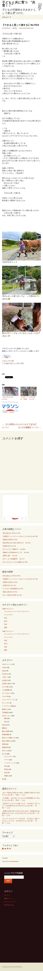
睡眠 (3, 728)
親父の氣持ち (6, 741)
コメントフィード (10, 902)
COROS (4, 667)
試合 (5, 618)
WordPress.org (9, 905)
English (4, 671)
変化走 (6, 769)
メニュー (5, 17)
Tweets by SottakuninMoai (10, 861)
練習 (5, 627)
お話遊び (5, 680)
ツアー (6, 760)
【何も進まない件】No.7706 (11, 533)
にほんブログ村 (8, 361)
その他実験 (5, 690)
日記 (15, 28)
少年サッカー (6, 716)
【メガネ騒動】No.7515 (29, 427)
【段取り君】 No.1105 (9, 556)
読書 (3, 744)
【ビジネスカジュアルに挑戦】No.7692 (14, 562)
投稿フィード (8, 898)
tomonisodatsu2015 (27, 28)
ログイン (7, 895)
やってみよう (6, 693)
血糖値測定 (5, 734)
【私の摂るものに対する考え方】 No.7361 (16, 543)
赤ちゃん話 (5, 750)
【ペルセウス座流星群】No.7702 (12, 589)
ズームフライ (8, 615)
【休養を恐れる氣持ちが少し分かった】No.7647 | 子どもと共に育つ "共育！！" (21, 813)
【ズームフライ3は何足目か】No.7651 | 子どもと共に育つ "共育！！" (21, 806)
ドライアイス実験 (8, 706)
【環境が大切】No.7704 (9, 539)
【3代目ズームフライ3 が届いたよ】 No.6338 (17, 803)
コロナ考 (5, 696)
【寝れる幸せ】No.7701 (9, 592)
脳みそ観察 (5, 731)
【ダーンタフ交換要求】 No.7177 (13, 559)
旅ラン (6, 621)
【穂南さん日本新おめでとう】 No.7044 (15, 552)
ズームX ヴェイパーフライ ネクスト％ (16, 611)
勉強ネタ (5, 709)
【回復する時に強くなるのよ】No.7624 (14, 811)
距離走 (6, 776)
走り (3, 754)
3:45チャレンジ (7, 664)
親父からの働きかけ (8, 738)
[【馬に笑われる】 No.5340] (10, 391)
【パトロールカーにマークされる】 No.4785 (17, 819)
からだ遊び (5, 687)
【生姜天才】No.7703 (9, 546)
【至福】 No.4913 (8, 412)
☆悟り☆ (5, 677)
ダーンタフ (5, 703)
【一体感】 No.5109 (9, 798)
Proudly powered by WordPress (12, 967)
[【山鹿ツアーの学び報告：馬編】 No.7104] (28, 391)
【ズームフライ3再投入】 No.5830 (13, 549)
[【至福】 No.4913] (10, 406)
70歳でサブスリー (8, 609)
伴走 (5, 624)
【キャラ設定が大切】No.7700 (12, 595)
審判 (5, 718)
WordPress (5, 674)
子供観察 (5, 712)
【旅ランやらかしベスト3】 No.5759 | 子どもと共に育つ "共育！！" (21, 821)
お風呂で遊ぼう (7, 683)
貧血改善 (5, 747)
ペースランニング (10, 763)
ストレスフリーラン (8, 700)
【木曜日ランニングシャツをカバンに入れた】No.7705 (20, 536)
